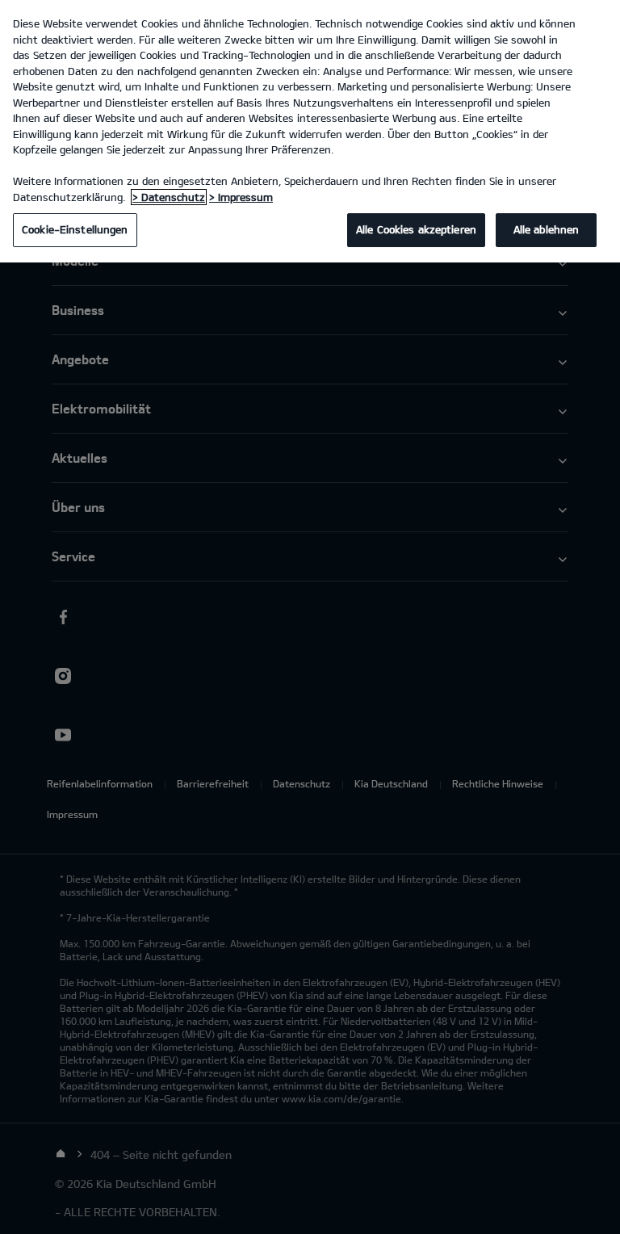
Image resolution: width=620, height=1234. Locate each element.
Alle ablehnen (546, 229)
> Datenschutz (168, 197)
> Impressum (241, 197)
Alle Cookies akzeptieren (416, 229)
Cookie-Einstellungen (75, 229)
